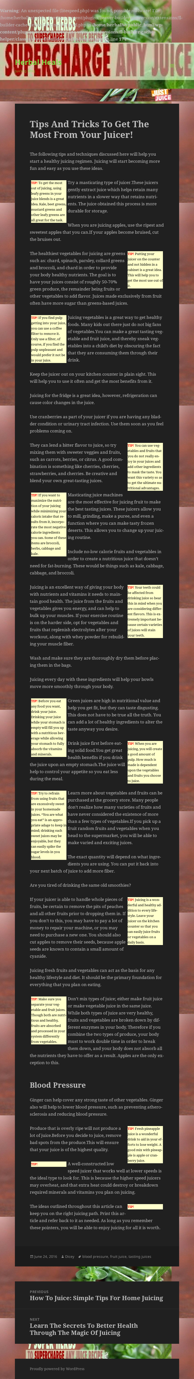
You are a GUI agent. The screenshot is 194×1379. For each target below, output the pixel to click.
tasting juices (140, 1256)
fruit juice (118, 1256)
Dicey (69, 1256)
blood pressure (95, 1256)
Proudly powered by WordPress (57, 1368)
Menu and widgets (172, 72)
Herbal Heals (38, 62)
